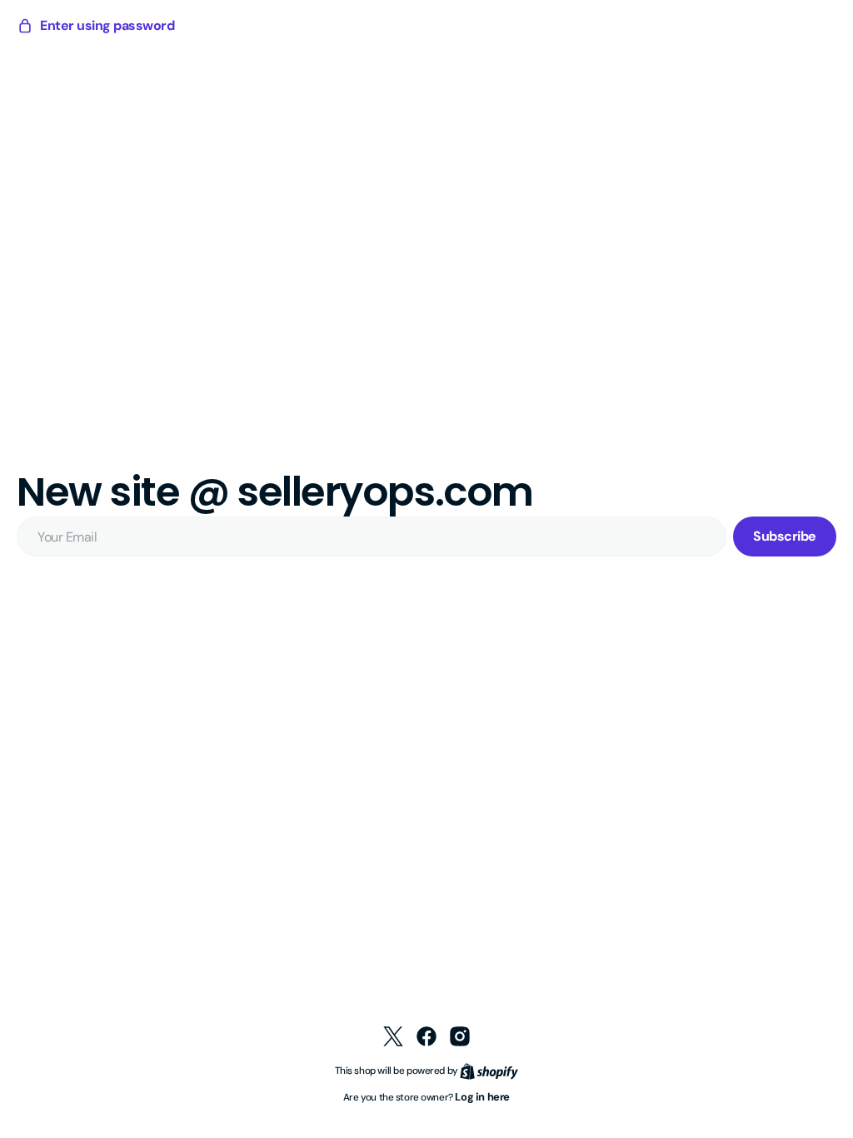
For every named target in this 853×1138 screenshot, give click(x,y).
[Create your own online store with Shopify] (483, 1070)
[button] (95, 26)
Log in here (476, 1097)
